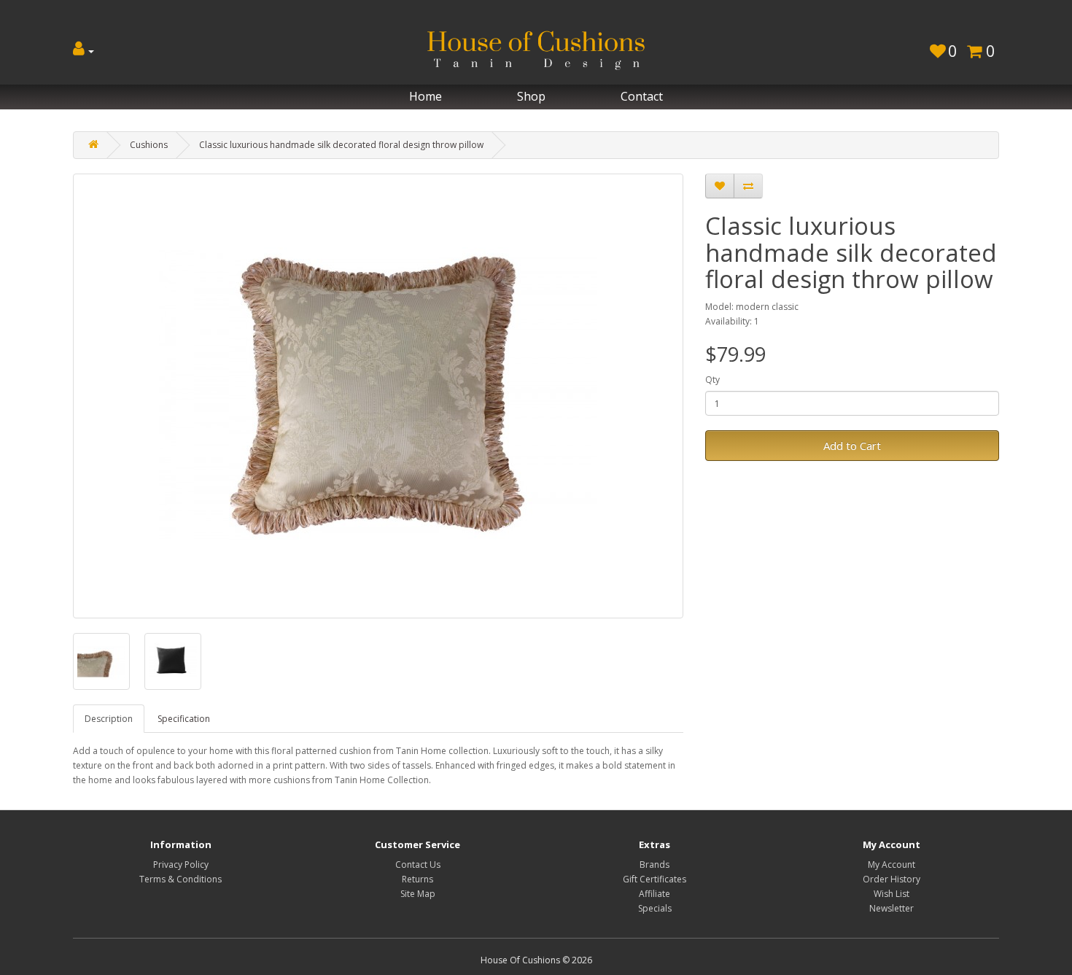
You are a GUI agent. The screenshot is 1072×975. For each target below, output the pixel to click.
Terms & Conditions (180, 879)
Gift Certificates (654, 879)
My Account (891, 864)
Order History (891, 879)
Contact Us (417, 864)
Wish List (891, 893)
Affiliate (654, 893)
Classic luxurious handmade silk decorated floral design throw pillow (341, 145)
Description (109, 718)
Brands (654, 864)
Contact (642, 96)
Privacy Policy (181, 864)
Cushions (149, 145)
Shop (531, 96)
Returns (417, 879)
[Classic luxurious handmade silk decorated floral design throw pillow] (378, 396)
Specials (655, 908)
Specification (184, 718)
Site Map (417, 893)
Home (425, 96)
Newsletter (891, 908)
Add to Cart (852, 445)
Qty (712, 379)
